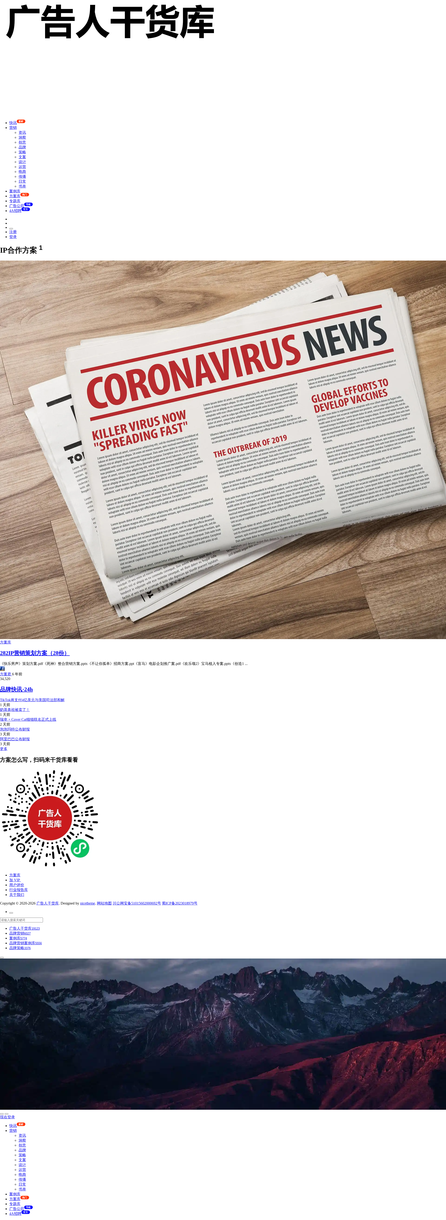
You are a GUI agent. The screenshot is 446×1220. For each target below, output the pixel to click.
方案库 (5, 642)
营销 (13, 128)
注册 (13, 232)
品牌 (22, 147)
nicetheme (87, 903)
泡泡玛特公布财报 (15, 729)
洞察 (22, 137)
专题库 (14, 201)
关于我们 (16, 895)
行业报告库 (18, 890)
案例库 (14, 191)
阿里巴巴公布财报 (15, 739)
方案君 (6, 674)
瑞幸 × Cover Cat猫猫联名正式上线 (28, 719)
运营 (22, 167)
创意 (22, 142)
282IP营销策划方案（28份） (35, 653)
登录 (13, 237)
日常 (22, 181)
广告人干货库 (47, 903)
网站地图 (104, 903)
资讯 (22, 132)
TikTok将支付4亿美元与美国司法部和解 (32, 700)
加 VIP (15, 880)
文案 (22, 157)
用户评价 (16, 885)
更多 (3, 749)
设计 (22, 162)
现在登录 (7, 1117)
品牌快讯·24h (16, 689)
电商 (22, 172)
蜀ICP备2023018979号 (179, 903)
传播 (22, 176)
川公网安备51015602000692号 (137, 903)
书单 (22, 186)
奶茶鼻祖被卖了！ (15, 710)
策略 (22, 152)
